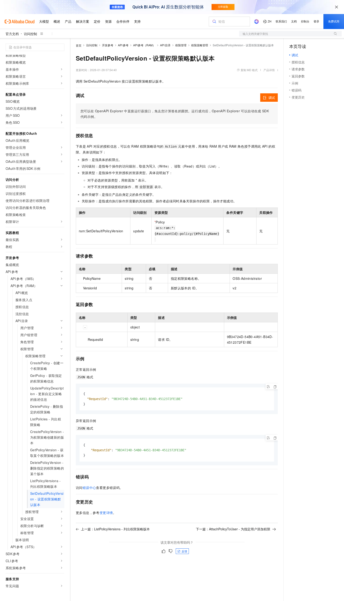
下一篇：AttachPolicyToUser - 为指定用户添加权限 (233, 529)
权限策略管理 (199, 45)
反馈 (184, 551)
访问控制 (30, 33)
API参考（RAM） (144, 45)
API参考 (123, 45)
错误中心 (89, 487)
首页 (78, 45)
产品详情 (269, 70)
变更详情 (106, 512)
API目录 (165, 45)
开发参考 (107, 45)
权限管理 (181, 45)
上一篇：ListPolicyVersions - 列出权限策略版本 (115, 529)
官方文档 (12, 33)
